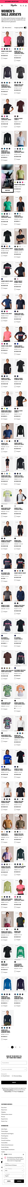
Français (10, 1154)
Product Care (4, 1121)
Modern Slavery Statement (7, 1145)
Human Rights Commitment (7, 1149)
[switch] (20, 27)
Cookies (3, 1151)
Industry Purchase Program (7, 1133)
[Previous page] (8, 1047)
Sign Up (14, 1082)
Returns (3, 1116)
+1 (24, 148)
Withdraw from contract (6, 1114)
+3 (11, 49)
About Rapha (4, 1129)
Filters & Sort (8, 27)
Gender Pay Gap (4, 1147)
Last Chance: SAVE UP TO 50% (12, 1)
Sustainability (4, 1142)
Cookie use (20, 1091)
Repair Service (4, 1119)
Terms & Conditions (5, 1140)
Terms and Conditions (8, 1089)
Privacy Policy (7, 1091)
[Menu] (2, 5)
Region (7, 1163)
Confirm (19, 1181)
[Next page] (20, 1047)
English (5, 1154)
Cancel (9, 1181)
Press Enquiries (4, 1135)
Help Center (4, 1109)
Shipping (3, 1112)
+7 (24, 49)
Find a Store (4, 1107)
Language (7, 1174)
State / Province (8, 1168)
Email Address (5, 1062)
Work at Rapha (4, 1131)
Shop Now (9, 191)
